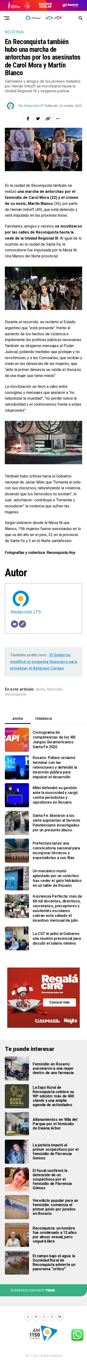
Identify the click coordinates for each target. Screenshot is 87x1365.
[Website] (22, 624)
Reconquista (15, 694)
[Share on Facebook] (28, 118)
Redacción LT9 (34, 106)
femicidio (55, 689)
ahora (40, 689)
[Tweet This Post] (38, 118)
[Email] (14, 624)
